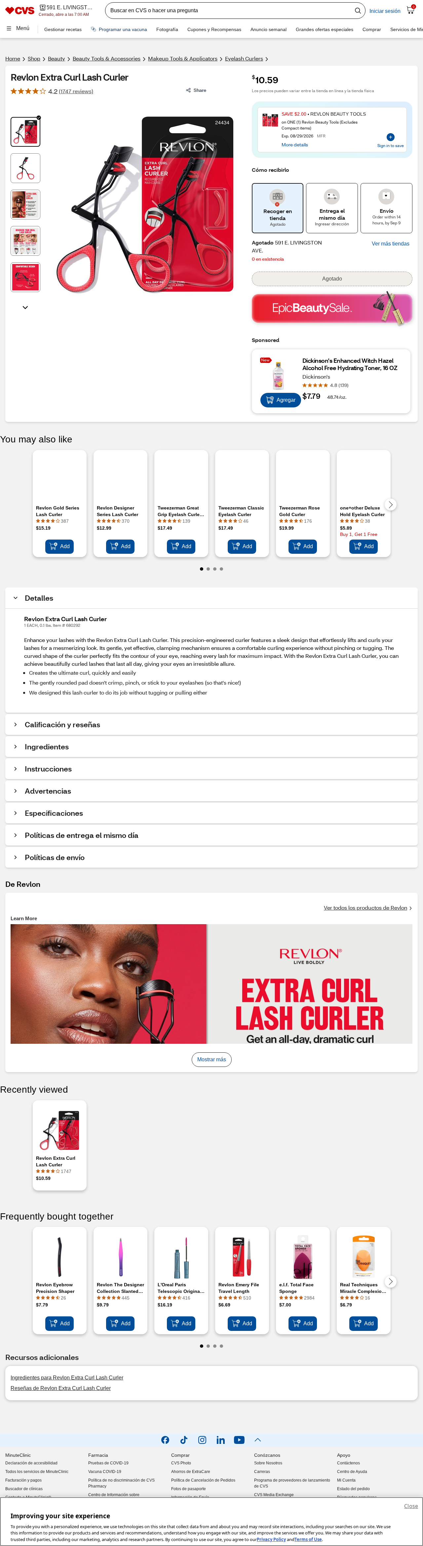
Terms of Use (308, 1539)
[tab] (25, 132)
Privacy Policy (271, 1539)
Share (200, 90)
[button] (390, 244)
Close (411, 1506)
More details (295, 144)
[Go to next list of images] (25, 307)
